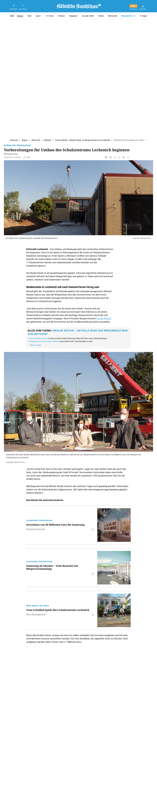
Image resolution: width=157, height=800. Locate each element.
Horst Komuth (38, 529)
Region (25, 140)
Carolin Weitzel (103, 318)
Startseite (14, 140)
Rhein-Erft (36, 140)
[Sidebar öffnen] (12, 15)
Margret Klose (12, 154)
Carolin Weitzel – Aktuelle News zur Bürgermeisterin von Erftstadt (82, 140)
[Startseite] (78, 6)
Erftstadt (47, 140)
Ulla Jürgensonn (38, 614)
